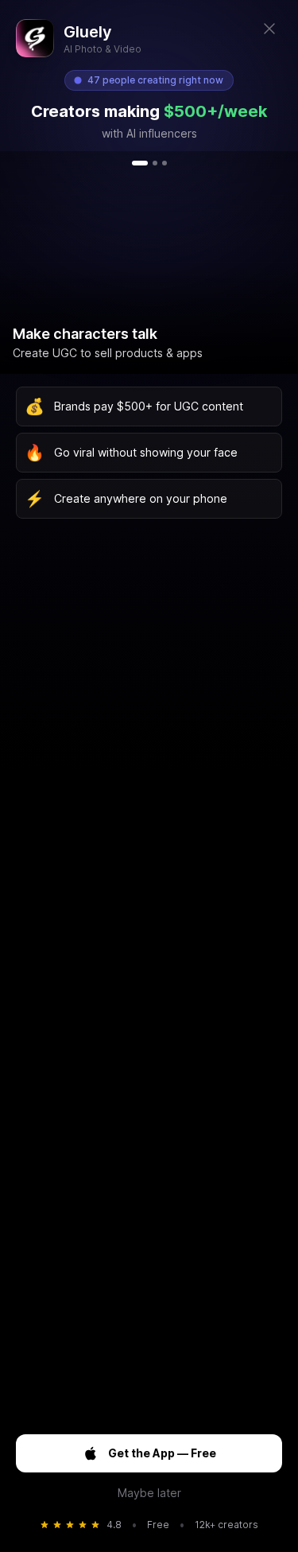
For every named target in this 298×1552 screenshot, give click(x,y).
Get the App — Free (162, 1453)
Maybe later (149, 1492)
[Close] (269, 29)
